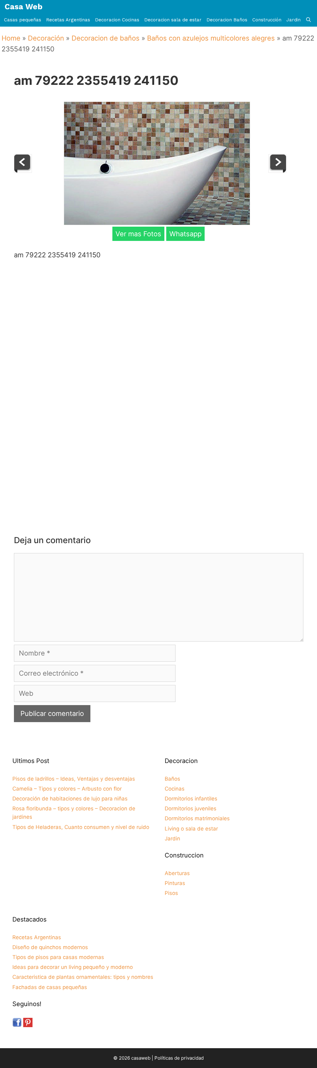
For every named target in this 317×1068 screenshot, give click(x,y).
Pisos (171, 893)
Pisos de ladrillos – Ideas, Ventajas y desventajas (73, 779)
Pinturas (175, 883)
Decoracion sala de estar (173, 20)
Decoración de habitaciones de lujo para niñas (70, 799)
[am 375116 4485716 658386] (277, 170)
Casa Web (23, 6)
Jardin (293, 20)
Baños (172, 779)
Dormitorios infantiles (191, 799)
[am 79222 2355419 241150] (157, 223)
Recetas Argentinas (68, 20)
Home (11, 38)
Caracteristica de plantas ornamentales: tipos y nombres (82, 977)
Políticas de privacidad (179, 1058)
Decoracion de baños (106, 38)
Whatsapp (185, 234)
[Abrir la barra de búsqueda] (308, 20)
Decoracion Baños (226, 20)
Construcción (266, 20)
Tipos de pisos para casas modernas (58, 957)
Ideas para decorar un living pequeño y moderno (72, 967)
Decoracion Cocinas (117, 20)
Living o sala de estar (191, 829)
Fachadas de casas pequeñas (49, 987)
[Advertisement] (160, 314)
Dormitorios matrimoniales (197, 818)
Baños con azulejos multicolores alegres (211, 38)
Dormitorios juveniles (190, 808)
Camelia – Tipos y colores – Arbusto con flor (67, 789)
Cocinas (175, 789)
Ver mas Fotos (138, 234)
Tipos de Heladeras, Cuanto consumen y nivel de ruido (80, 827)
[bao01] (23, 170)
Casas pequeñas (22, 20)
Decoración (46, 38)
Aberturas (177, 873)
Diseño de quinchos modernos (50, 947)
